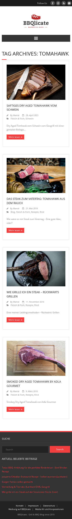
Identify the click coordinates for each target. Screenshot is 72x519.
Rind (42, 212)
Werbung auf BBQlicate (19, 509)
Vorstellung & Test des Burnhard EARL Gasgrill (25, 486)
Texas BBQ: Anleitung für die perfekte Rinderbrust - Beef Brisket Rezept (34, 469)
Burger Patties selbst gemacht (17, 481)
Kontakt (19, 505)
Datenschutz (49, 505)
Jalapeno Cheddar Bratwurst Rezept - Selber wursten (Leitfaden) (34, 476)
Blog (13, 212)
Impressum (33, 505)
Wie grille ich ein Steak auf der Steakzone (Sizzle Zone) (30, 492)
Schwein (30, 118)
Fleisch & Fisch (18, 118)
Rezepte (35, 212)
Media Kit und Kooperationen (49, 509)
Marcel (16, 115)
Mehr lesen (14, 137)
